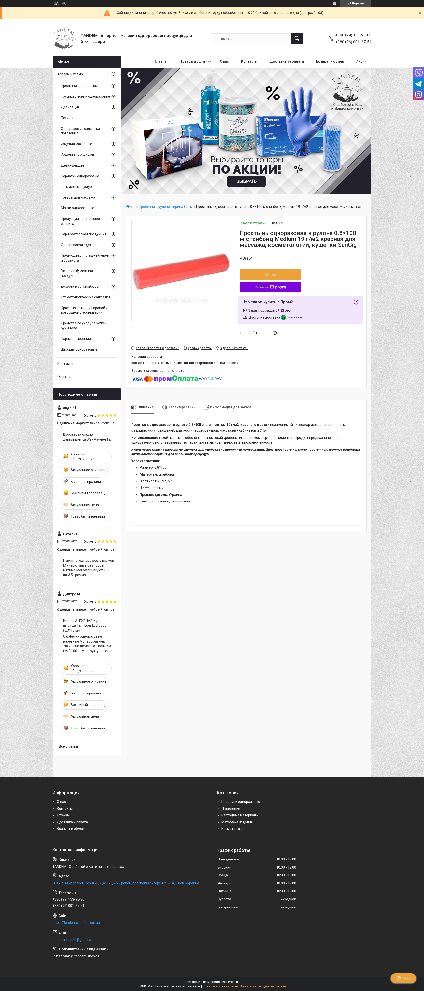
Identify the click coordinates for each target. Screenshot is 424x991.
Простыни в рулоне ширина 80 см (166, 207)
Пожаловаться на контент (221, 986)
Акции (361, 61)
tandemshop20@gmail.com (74, 940)
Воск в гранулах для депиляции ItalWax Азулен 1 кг (87, 436)
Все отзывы (68, 746)
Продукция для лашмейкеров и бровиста (85, 257)
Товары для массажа (78, 197)
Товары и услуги (194, 61)
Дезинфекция (72, 165)
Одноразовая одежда (79, 245)
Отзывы (63, 377)
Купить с (262, 287)
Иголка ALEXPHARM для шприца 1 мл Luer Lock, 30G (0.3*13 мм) (85, 625)
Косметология (233, 829)
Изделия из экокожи (77, 154)
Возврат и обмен (330, 61)
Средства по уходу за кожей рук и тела (84, 325)
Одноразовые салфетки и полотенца (82, 131)
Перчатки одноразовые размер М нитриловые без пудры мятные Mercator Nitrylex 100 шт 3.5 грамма (88, 568)
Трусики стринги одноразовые (85, 96)
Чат (407, 978)
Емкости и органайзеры (80, 286)
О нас (224, 61)
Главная (161, 61)
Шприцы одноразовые (79, 349)
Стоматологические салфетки (85, 297)
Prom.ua (233, 982)
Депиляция (70, 107)
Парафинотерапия (76, 339)
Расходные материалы (239, 815)
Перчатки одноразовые (80, 176)
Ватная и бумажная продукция (77, 273)
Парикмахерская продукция (83, 234)
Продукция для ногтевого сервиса (82, 221)
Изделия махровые (76, 144)
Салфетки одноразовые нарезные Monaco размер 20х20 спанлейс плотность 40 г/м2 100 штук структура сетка (87, 643)
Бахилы (67, 118)
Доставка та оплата (287, 61)
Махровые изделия (237, 822)
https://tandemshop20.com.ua (76, 923)
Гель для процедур (76, 187)
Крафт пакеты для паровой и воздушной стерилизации (84, 310)
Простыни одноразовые (80, 86)
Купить (270, 274)
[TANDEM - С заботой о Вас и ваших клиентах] (65, 38)
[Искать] (297, 38)
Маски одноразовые (77, 208)
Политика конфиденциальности (263, 986)
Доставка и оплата (72, 822)
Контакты (249, 61)
